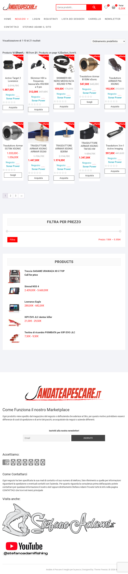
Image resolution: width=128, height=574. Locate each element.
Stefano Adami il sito (37, 27)
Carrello (94, 19)
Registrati (51, 19)
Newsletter (113, 19)
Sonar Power (13, 98)
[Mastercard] (13, 462)
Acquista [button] (13, 107)
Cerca (94, 7)
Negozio (20, 19)
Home (7, 19)
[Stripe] (36, 462)
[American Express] (6, 462)
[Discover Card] (31, 462)
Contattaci (11, 27)
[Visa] (19, 462)
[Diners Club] (25, 462)
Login (36, 19)
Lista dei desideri (73, 19)
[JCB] (42, 462)
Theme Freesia (100, 569)
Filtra (12, 239)
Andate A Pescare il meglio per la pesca (63, 569)
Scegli (89, 102)
